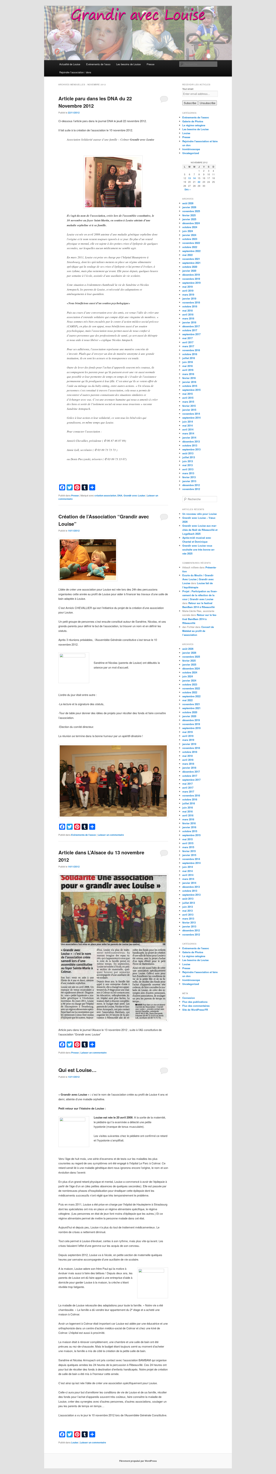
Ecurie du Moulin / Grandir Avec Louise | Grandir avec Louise (198, 579)
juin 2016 (187, 362)
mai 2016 (187, 366)
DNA (119, 495)
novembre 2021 (191, 259)
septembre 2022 (191, 251)
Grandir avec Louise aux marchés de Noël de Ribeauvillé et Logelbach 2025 (199, 529)
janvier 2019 (189, 298)
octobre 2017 (189, 330)
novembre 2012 (191, 489)
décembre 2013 (191, 441)
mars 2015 (188, 401)
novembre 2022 (191, 243)
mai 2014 (187, 425)
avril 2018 (187, 314)
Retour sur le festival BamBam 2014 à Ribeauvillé (199, 619)
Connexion (188, 998)
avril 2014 (187, 429)
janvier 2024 (189, 235)
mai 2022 (187, 255)
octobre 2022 (189, 247)
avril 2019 (187, 290)
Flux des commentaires (196, 1005)
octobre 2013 (189, 445)
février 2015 (189, 406)
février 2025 (189, 215)
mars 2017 (188, 346)
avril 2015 (187, 397)
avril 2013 (187, 469)
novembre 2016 (191, 350)
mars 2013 (188, 473)
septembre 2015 (191, 390)
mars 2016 (188, 374)
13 (189, 178)
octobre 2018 (189, 306)
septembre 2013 (191, 449)
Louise (74, 1442)
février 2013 (189, 477)
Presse (150, 64)
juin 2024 (187, 231)
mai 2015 (187, 394)
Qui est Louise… (77, 1069)
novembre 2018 (191, 302)
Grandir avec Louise (134, 495)
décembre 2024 (191, 223)
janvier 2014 (189, 437)
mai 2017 (187, 338)
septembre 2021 (191, 263)
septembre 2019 (191, 282)
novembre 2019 (191, 279)
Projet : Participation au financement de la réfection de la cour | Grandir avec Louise (199, 595)
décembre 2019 (191, 274)
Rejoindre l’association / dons (75, 72)
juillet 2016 (188, 358)
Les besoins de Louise (128, 64)
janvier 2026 (189, 207)
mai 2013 (187, 465)
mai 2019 (187, 286)
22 (199, 182)
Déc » (188, 189)
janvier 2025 (189, 219)
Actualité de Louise (69, 64)
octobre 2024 (189, 227)
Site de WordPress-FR (195, 1009)
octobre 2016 (189, 354)
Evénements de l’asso (98, 64)
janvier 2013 (189, 481)
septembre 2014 (191, 417)
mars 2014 (188, 433)
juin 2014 (187, 421)
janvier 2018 (189, 322)
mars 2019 (188, 294)
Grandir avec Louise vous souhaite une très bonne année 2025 (198, 549)
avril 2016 (187, 370)
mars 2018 (188, 318)
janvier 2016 (189, 382)
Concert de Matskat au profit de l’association (198, 631)
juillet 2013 (188, 457)
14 (194, 178)
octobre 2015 (189, 386)
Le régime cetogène (193, 125)
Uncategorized (190, 153)
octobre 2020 (189, 266)
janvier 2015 (189, 409)
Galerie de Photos (192, 121)
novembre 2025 (191, 211)
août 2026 (187, 203)
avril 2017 (187, 342)
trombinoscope (191, 149)
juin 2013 (187, 461)
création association (105, 495)
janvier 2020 (189, 270)
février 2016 (189, 378)
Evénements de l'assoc (83, 834)
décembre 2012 (191, 485)
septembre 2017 (191, 334)
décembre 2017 (191, 326)
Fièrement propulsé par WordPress (138, 1461)
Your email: (188, 88)
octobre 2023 (189, 239)
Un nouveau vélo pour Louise (199, 514)
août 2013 (187, 453)
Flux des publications (194, 1002)
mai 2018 (187, 310)
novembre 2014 (191, 413)
